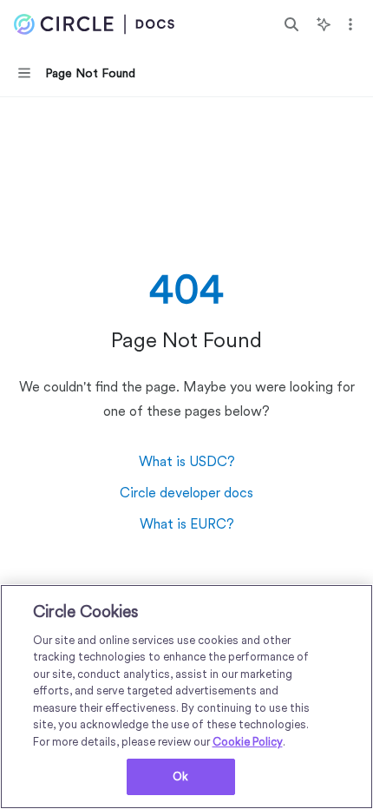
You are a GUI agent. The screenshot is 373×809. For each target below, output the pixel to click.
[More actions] (350, 24)
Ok (180, 776)
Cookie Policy (248, 741)
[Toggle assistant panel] (323, 24)
